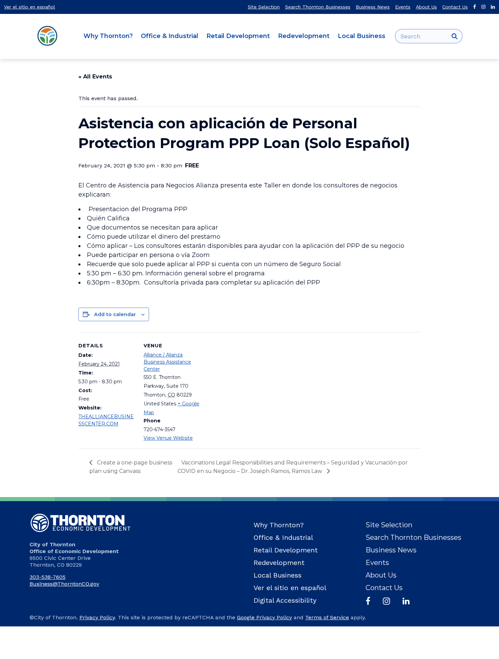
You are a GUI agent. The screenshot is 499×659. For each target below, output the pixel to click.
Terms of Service (327, 617)
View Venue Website (168, 438)
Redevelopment (304, 36)
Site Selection (264, 7)
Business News (373, 7)
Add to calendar (115, 314)
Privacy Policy (97, 617)
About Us (426, 7)
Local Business (361, 36)
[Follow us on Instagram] (483, 7)
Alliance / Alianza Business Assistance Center (167, 362)
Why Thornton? (108, 36)
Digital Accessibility (285, 600)
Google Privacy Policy (264, 617)
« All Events (95, 76)
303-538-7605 (48, 577)
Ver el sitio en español (29, 7)
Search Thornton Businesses (317, 7)
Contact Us (455, 7)
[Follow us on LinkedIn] (493, 7)
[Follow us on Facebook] (474, 7)
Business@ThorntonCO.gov (64, 584)
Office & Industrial (169, 36)
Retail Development (238, 36)
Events (402, 7)
